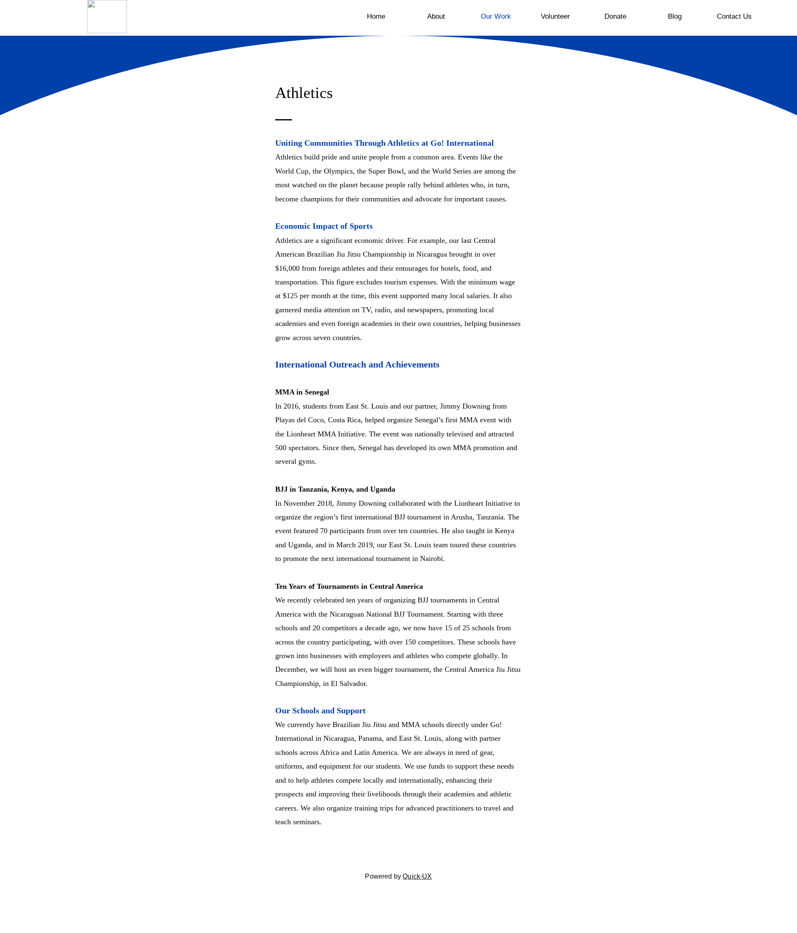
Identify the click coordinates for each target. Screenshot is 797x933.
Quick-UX (417, 876)
